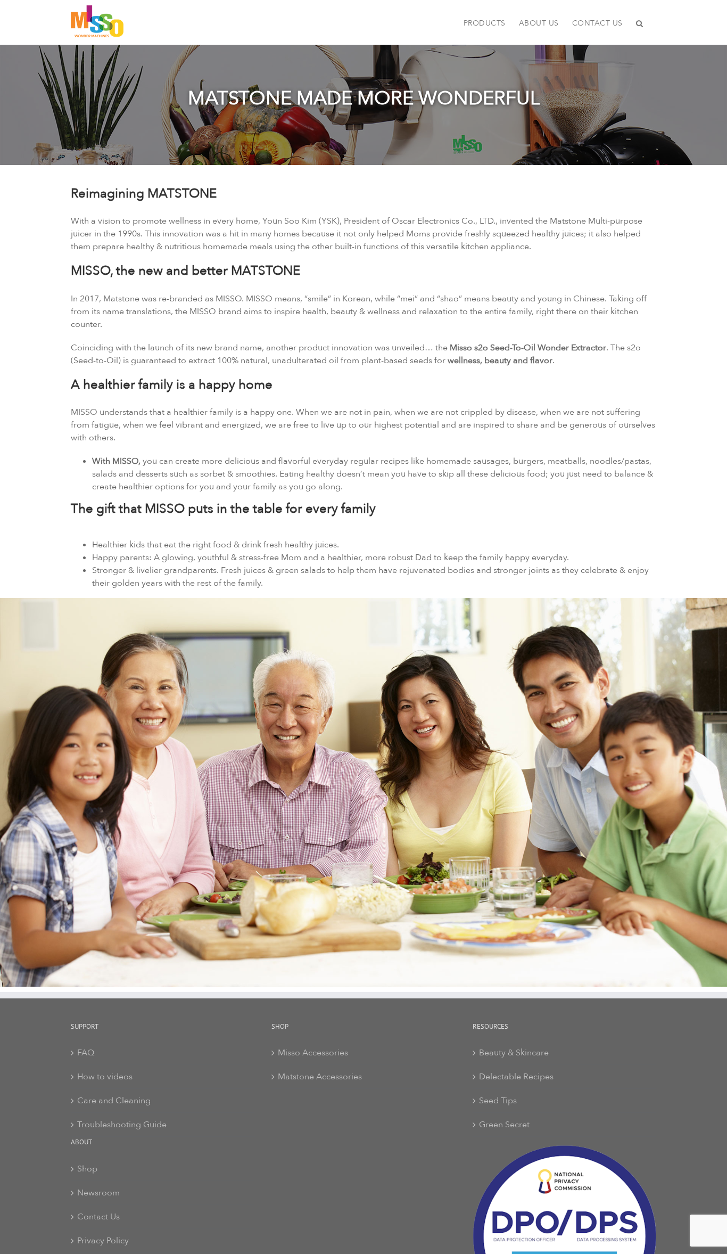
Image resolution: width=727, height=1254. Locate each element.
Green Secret (504, 1124)
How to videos (105, 1077)
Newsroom (98, 1193)
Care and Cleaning (114, 1101)
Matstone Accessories (320, 1077)
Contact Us (98, 1217)
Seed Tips (498, 1101)
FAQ (85, 1053)
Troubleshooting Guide (122, 1124)
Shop (87, 1169)
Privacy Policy (103, 1241)
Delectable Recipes (516, 1077)
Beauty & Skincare (514, 1053)
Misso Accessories (313, 1053)
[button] (639, 22)
